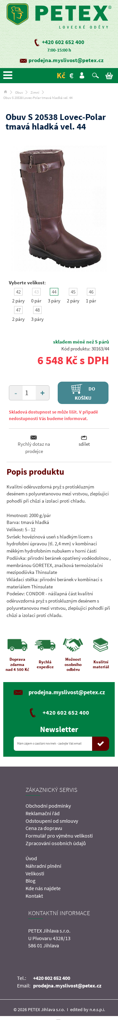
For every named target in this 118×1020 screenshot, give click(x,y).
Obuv (19, 92)
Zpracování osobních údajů (56, 843)
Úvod (31, 858)
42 (18, 292)
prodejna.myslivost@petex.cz (66, 60)
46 (91, 292)
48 (37, 310)
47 (18, 310)
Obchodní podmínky (48, 805)
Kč (61, 75)
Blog (30, 880)
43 (36, 292)
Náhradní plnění (43, 866)
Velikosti (35, 873)
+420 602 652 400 (63, 42)
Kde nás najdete (43, 888)
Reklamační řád (43, 813)
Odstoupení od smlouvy (52, 821)
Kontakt (34, 895)
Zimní (34, 92)
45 (73, 292)
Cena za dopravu (44, 828)
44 (54, 292)
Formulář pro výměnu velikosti (59, 835)
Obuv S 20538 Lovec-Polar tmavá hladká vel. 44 (37, 97)
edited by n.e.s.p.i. (87, 1009)
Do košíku (85, 393)
